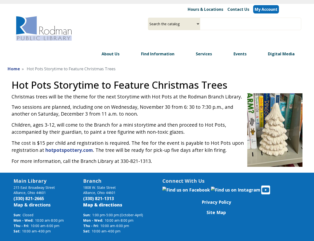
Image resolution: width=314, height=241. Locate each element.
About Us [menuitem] (110, 54)
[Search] (299, 24)
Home (14, 69)
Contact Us (238, 9)
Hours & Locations (205, 9)
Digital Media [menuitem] (281, 54)
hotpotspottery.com (69, 150)
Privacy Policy (216, 202)
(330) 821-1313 (98, 198)
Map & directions (32, 205)
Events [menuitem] (240, 54)
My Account (266, 9)
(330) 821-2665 (28, 198)
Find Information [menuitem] (157, 54)
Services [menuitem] (204, 54)
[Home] (43, 28)
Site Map (216, 212)
